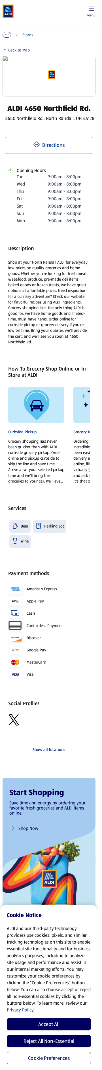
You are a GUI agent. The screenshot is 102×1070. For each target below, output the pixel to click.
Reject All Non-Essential (49, 1041)
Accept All (49, 1024)
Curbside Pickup (22, 432)
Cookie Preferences (49, 1058)
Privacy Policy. (21, 1010)
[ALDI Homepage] (8, 11)
